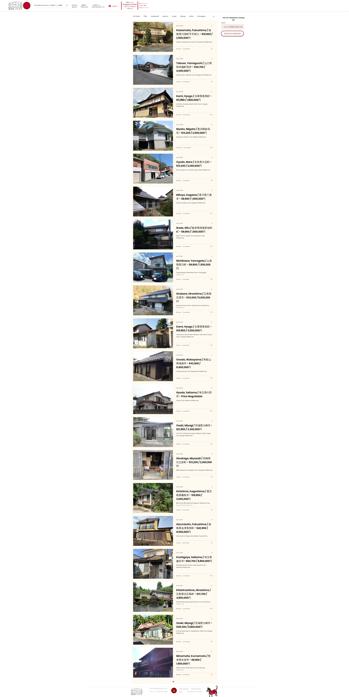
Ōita (145, 16)
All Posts (136, 16)
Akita (191, 16)
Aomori (165, 16)
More (199, 16)
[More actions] (212, 26)
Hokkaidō (155, 16)
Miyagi (183, 16)
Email (223, 22)
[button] (74, 7)
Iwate (174, 16)
